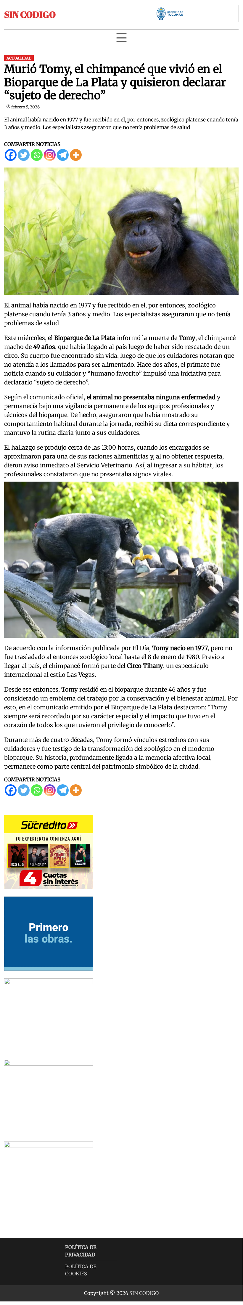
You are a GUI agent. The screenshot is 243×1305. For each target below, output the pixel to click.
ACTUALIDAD (19, 58)
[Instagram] (50, 155)
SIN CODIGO (30, 14)
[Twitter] (24, 155)
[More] (76, 155)
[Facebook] (11, 155)
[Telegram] (63, 155)
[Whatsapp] (37, 155)
